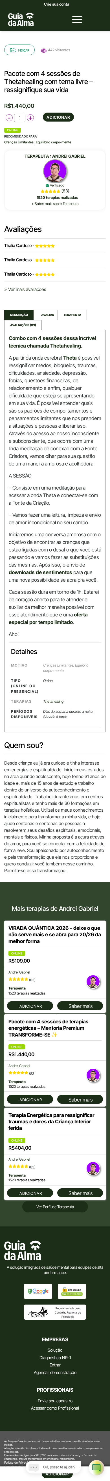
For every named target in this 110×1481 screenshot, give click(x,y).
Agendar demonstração (55, 1372)
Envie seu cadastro (55, 1400)
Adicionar (58, 117)
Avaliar (45, 315)
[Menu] (74, 19)
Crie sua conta (56, 4)
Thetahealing (53, 701)
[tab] (19, 315)
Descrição (19, 315)
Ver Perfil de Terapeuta (55, 1206)
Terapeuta (72, 315)
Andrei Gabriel (68, 156)
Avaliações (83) (23, 325)
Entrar (55, 1365)
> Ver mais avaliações (25, 289)
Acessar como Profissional (55, 1408)
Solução (55, 1350)
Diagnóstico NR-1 (55, 1357)
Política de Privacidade (19, 1462)
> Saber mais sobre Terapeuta (55, 203)
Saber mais (81, 1006)
